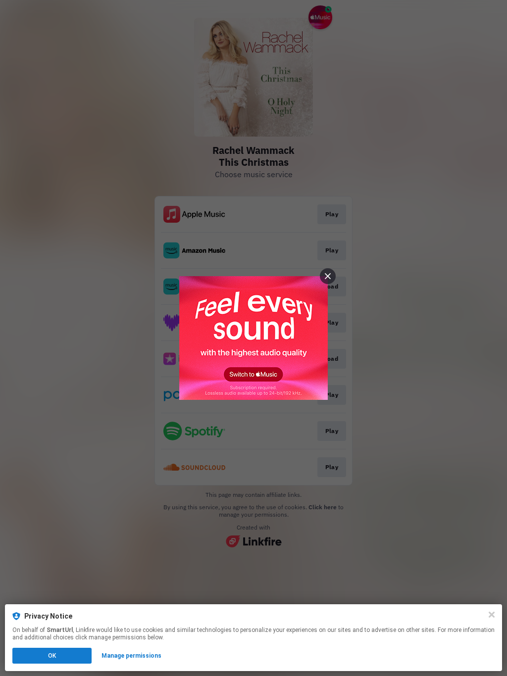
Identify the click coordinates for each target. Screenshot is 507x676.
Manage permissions (131, 655)
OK (52, 655)
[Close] (492, 615)
